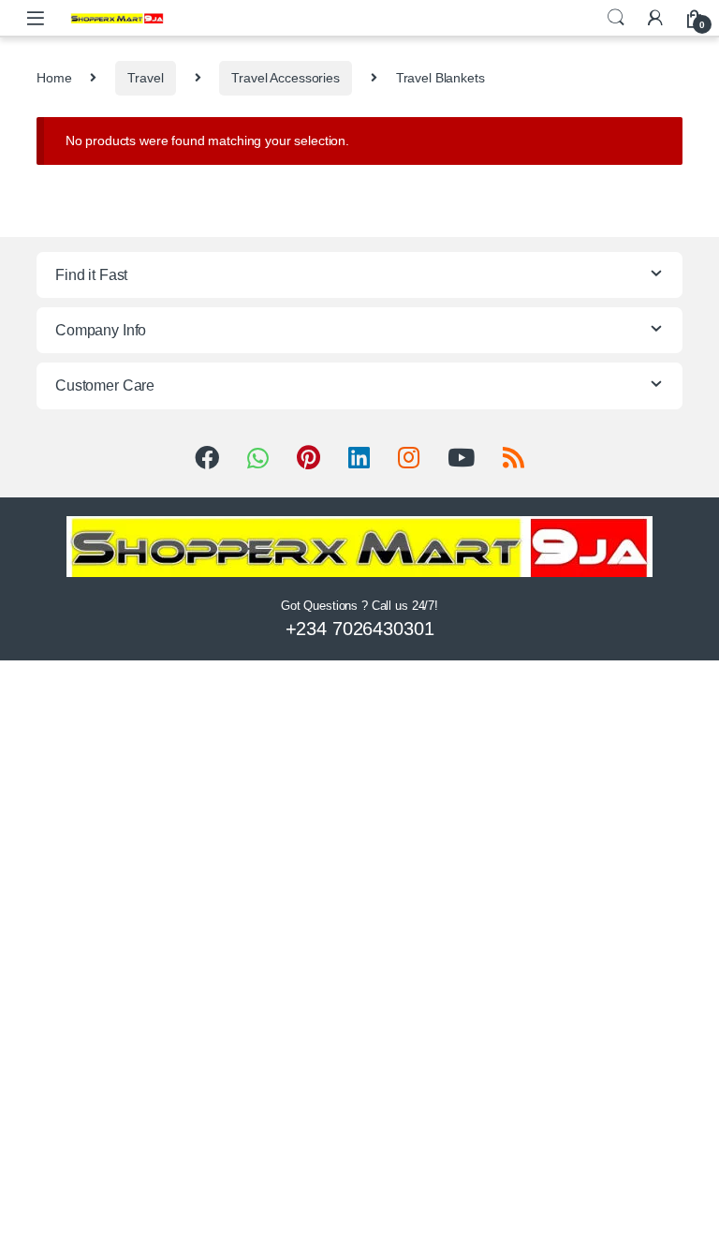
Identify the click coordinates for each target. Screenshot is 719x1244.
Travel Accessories (285, 77)
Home (54, 77)
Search (616, 17)
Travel (145, 77)
